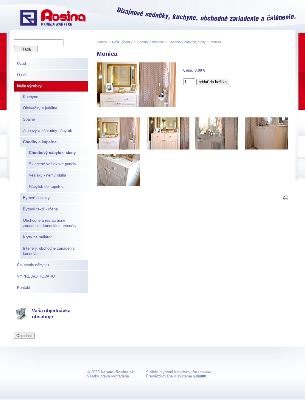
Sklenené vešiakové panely (52, 164)
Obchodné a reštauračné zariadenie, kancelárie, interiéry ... (52, 223)
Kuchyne (30, 97)
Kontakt (23, 287)
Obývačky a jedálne (40, 108)
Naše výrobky (29, 86)
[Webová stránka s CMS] (199, 376)
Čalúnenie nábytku (33, 265)
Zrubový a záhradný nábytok (47, 130)
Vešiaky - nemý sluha (47, 175)
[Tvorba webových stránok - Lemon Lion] (204, 372)
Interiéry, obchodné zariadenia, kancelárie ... (49, 251)
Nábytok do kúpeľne (46, 186)
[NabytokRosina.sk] (52, 18)
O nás (22, 75)
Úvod (21, 63)
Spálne (29, 119)
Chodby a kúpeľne (40, 142)
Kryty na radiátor (37, 237)
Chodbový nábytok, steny (52, 152)
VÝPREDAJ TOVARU (36, 276)
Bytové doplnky (36, 198)
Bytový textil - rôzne (40, 209)
